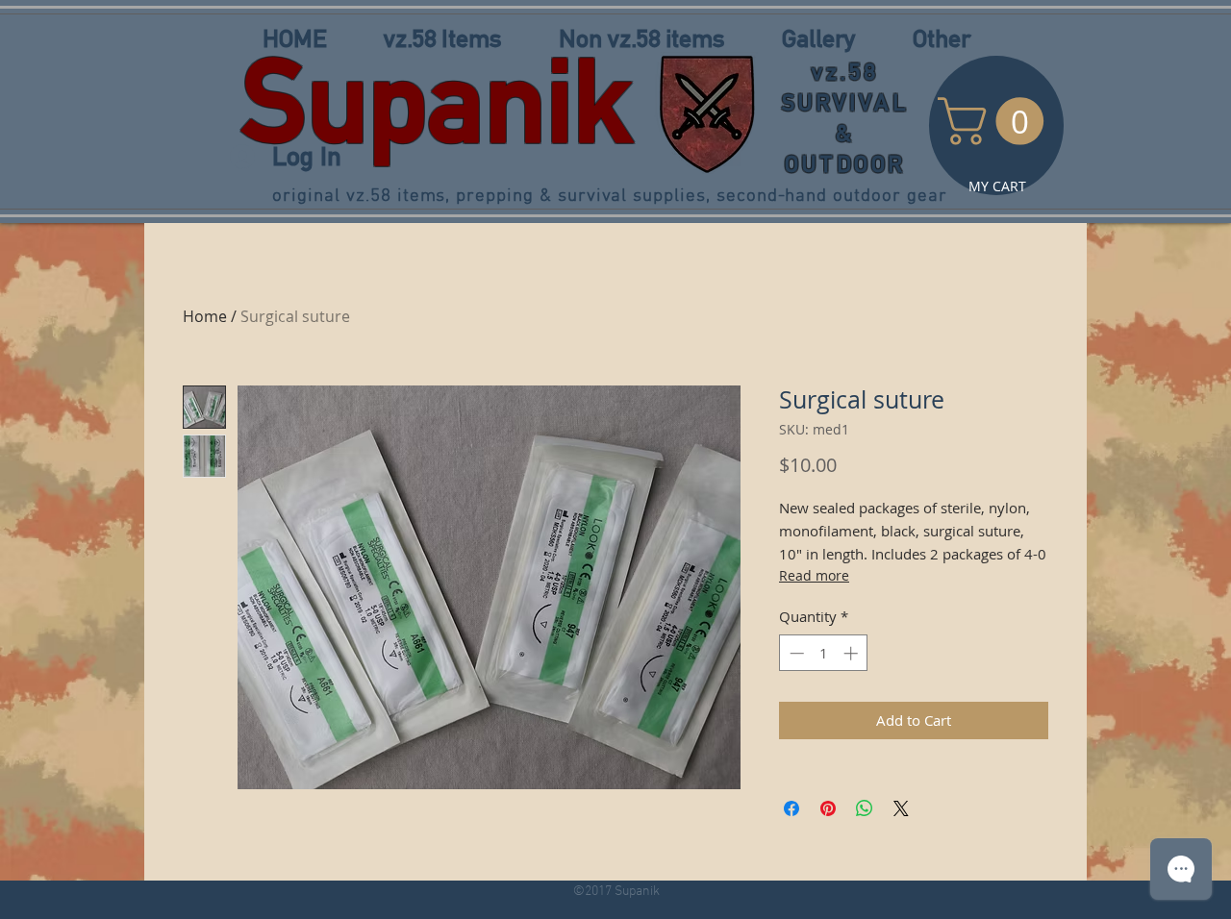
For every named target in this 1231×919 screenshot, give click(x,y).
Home (205, 316)
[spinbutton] (824, 653)
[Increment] (853, 653)
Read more (814, 575)
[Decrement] (795, 653)
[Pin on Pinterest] (828, 808)
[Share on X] (901, 808)
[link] (996, 121)
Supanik (436, 100)
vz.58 (845, 72)
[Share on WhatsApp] (864, 808)
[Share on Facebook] (791, 808)
